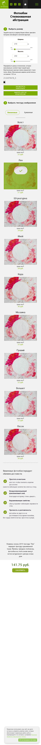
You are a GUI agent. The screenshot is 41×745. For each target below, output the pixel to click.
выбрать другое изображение (20, 93)
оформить (20, 570)
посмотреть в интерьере (20, 87)
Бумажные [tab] (28, 112)
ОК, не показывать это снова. (27, 740)
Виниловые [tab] (12, 112)
